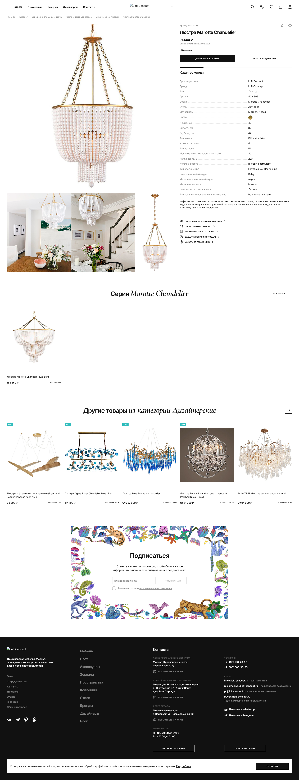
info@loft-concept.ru (236, 680)
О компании (35, 7)
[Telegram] (17, 719)
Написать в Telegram (241, 715)
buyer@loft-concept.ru (237, 696)
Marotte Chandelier (259, 101)
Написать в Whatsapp (242, 709)
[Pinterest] (26, 719)
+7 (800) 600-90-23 (236, 667)
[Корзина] (281, 7)
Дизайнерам (70, 7)
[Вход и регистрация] (290, 7)
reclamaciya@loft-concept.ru (241, 685)
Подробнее (183, 766)
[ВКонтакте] (9, 719)
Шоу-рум (52, 7)
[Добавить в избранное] (290, 26)
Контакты (89, 7)
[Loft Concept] (149, 7)
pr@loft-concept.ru (235, 691)
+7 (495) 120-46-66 (235, 662)
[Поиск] (253, 7)
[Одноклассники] (34, 719)
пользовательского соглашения (155, 588)
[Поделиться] (282, 26)
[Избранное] (271, 7)
